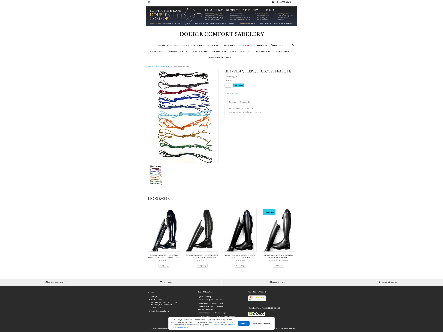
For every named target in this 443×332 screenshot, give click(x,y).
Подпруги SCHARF (281, 51)
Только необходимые (261, 323)
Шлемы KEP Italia (157, 51)
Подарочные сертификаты (219, 57)
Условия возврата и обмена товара (212, 313)
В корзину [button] (164, 265)
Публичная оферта (205, 296)
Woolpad (233, 51)
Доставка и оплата (205, 309)
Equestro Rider (213, 45)
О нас (151, 291)
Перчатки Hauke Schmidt (178, 51)
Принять (243, 323)
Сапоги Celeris (277, 45)
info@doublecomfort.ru (160, 311)
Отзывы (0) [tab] (245, 102)
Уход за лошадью (218, 51)
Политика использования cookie (211, 303)
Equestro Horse (229, 45)
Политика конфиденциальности (210, 300)
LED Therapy (262, 45)
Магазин (158, 66)
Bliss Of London (246, 51)
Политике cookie (219, 325)
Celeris (164, 66)
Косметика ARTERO (200, 51)
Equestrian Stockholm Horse (192, 45)
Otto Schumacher (263, 51)
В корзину (239, 85)
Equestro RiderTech (246, 45)
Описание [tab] (233, 102)
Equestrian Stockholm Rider (167, 45)
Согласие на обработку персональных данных (216, 316)
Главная (150, 66)
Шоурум (154, 296)
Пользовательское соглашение (210, 306)
